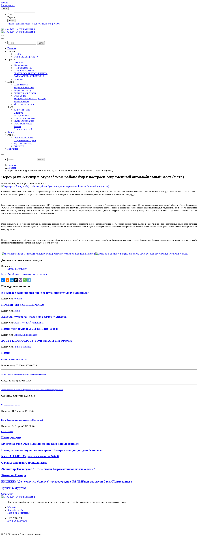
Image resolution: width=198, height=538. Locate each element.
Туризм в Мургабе (13, 487)
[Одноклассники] (7, 280)
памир (43, 274)
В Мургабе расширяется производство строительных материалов (45, 292)
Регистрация (8, 5)
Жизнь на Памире (13, 475)
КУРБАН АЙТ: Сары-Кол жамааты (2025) (30, 456)
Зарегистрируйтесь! (50, 23)
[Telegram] (29, 280)
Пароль (11, 17)
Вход (4, 8)
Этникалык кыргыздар (25, 334)
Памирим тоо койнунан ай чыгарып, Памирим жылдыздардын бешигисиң (52, 450)
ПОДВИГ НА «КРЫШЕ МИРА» (23, 304)
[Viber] (20, 280)
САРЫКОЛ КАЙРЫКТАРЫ (28, 322)
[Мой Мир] (12, 280)
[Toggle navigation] (2, 35)
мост (35, 274)
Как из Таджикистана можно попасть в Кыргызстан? (22, 420)
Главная (11, 165)
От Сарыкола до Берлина (11, 405)
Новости (12, 167)
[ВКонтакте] (3, 280)
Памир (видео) (11, 437)
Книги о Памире (22, 346)
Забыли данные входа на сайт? (23, 23)
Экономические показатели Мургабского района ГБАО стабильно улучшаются (32, 390)
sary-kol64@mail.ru (17, 521)
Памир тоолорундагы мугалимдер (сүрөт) (29, 328)
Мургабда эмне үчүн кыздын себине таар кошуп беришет (40, 443)
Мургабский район (11, 274)
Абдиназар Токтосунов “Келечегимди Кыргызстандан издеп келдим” (48, 469)
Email (10, 14)
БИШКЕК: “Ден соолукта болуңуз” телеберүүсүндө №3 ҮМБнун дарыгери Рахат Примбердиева (66, 481)
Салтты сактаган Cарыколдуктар (24, 462)
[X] (16, 280)
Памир (17, 310)
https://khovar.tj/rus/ (17, 269)
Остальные (7, 431)
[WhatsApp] (25, 280)
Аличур (27, 274)
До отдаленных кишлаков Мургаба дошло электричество (23, 374)
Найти (40, 43)
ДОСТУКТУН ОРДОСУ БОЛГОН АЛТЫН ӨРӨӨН (36, 340)
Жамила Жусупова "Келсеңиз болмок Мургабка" (34, 316)
